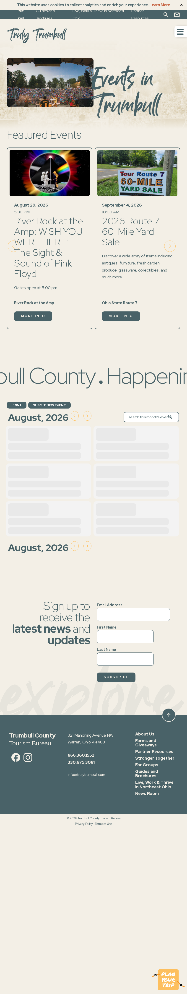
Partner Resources (154, 751)
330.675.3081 (81, 762)
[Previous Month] (75, 416)
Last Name (106, 649)
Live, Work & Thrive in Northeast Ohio (154, 785)
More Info (33, 316)
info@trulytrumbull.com (86, 774)
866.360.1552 (81, 755)
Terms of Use (103, 824)
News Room (147, 793)
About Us (144, 734)
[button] (170, 246)
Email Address (109, 605)
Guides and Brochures (146, 774)
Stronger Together (154, 758)
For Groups (146, 764)
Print (16, 405)
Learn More (160, 5)
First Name (107, 627)
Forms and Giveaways (146, 743)
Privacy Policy (84, 824)
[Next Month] (87, 416)
